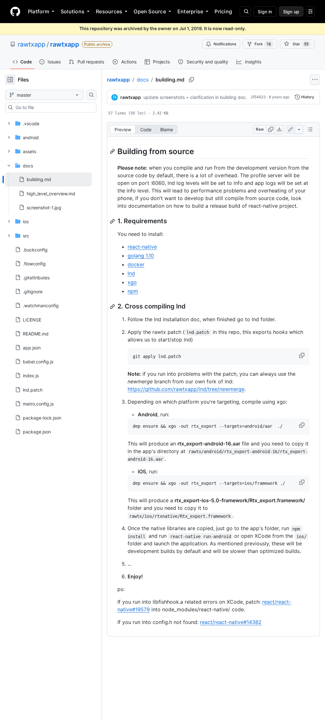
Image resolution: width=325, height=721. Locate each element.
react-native (142, 247)
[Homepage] (15, 11)
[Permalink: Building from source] (113, 151)
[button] (302, 355)
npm (133, 291)
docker (136, 264)
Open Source (150, 11)
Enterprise (190, 11)
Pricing (223, 11)
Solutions (72, 11)
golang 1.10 (141, 255)
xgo (132, 282)
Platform (38, 11)
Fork (263, 44)
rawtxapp (31, 44)
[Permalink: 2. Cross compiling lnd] (113, 306)
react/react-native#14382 (231, 622)
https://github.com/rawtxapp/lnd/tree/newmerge (186, 389)
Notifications (225, 44)
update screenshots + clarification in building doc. (195, 97)
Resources (109, 11)
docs (143, 79)
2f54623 (258, 96)
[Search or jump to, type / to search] (245, 11)
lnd (131, 273)
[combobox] (53, 107)
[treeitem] (48, 179)
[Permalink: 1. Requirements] (113, 221)
